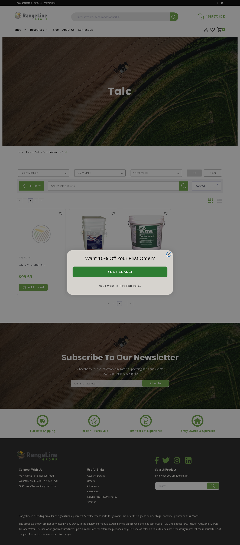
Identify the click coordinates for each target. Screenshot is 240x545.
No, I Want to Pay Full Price (120, 285)
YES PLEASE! (120, 272)
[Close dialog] (169, 254)
